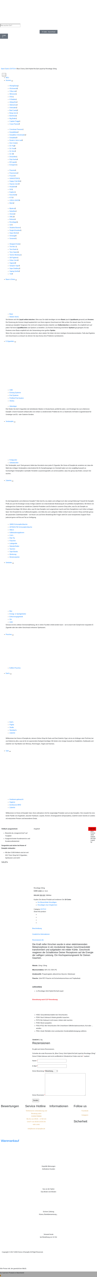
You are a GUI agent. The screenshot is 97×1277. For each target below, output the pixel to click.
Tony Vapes (13, 252)
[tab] (41, 928)
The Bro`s (12, 246)
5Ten (11, 97)
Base (11, 314)
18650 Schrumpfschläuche (18, 524)
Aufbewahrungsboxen (16, 532)
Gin (10, 619)
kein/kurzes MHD (15, 805)
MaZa (11, 203)
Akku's (11, 530)
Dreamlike (12, 156)
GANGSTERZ (14, 178)
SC (10, 225)
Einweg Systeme (15, 392)
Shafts (11, 727)
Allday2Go (13, 102)
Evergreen (12, 165)
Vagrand (12, 263)
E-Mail (35, 1066)
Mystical (12, 208)
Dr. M (11, 154)
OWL (11, 216)
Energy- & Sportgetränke (17, 614)
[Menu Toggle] (4, 74)
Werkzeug (12, 554)
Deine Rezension (38, 1095)
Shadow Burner (14, 227)
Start (2, 68)
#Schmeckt (13, 88)
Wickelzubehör (14, 557)
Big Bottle (12, 118)
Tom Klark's (13, 249)
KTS (11, 197)
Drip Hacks (13, 159)
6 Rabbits (12, 99)
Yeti (10, 274)
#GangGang (13, 86)
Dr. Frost (12, 148)
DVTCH (13, 68)
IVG (10, 189)
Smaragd (12, 236)
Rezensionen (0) (37, 940)
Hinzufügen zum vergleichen (47, 905)
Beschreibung (37, 928)
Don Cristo (13, 143)
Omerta (11, 214)
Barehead (12, 116)
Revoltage (12, 222)
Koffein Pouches (15, 668)
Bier (10, 611)
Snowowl (12, 238)
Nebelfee (12, 211)
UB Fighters (13, 257)
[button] (60, 1111)
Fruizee (12, 176)
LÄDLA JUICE (14, 200)
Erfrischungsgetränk (16, 616)
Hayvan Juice (14, 184)
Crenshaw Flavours (16, 129)
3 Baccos (12, 91)
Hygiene (12, 802)
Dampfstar (12, 137)
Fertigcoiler (13, 460)
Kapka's (12, 192)
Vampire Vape (14, 266)
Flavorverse (13, 173)
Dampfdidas (13, 132)
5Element (12, 94)
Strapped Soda (14, 244)
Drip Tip (12, 538)
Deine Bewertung (38, 1071)
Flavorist (12, 170)
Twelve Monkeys (15, 255)
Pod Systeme (13, 395)
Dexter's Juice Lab (15, 140)
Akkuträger (13, 406)
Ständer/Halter (14, 546)
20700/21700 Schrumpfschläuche (20, 527)
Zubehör (12, 733)
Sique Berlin (13, 233)
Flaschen (12, 540)
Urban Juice (13, 260)
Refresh (12, 219)
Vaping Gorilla (14, 271)
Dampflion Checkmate (16, 135)
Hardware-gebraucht (16, 799)
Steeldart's (13, 730)
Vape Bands (13, 551)
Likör (11, 622)
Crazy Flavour (14, 124)
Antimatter (12, 107)
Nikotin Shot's (14, 317)
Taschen (12, 549)
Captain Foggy (14, 121)
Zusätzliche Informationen (41, 934)
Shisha (11, 401)
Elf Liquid (12, 162)
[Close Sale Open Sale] (10, 751)
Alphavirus (13, 105)
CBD (11, 390)
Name (34, 1060)
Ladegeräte (13, 543)
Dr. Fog (11, 146)
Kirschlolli (12, 195)
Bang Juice (13, 113)
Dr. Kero (12, 151)
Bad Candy (13, 110)
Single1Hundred (15, 230)
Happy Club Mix (14, 181)
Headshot (12, 186)
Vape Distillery (14, 268)
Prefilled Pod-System (16, 398)
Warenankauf (10, 1140)
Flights (11, 724)
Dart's (7, 68)
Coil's (11, 535)
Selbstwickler (13, 462)
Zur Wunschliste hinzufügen (47, 902)
